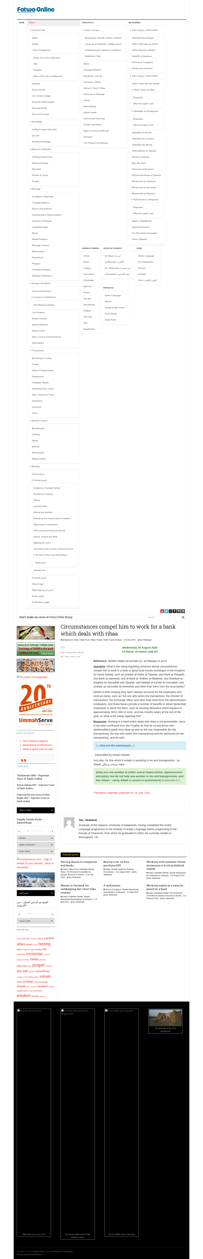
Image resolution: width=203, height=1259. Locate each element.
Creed (86, 256)
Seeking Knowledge (41, 141)
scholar (28, 981)
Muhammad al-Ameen (142, 68)
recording (28, 977)
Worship (36, 466)
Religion (87, 310)
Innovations (89, 274)
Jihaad (87, 100)
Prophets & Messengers (43, 102)
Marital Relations (40, 239)
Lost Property (38, 312)
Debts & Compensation (43, 370)
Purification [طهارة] (40, 602)
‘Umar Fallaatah (139, 239)
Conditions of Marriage (42, 196)
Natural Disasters (40, 324)
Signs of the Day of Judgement (47, 76)
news (34, 959)
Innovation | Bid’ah (92, 82)
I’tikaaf (36, 500)
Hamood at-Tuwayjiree (142, 62)
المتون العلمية (23, 893)
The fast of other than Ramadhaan (51, 555)
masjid (19, 960)
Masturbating (90, 106)
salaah (45, 976)
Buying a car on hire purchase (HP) (116, 863)
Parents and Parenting (94, 118)
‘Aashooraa (40, 562)
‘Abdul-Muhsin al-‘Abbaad (144, 151)
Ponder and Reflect (93, 124)
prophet (48, 966)
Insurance (36, 407)
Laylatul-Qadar (40, 506)
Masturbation (38, 251)
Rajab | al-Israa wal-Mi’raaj (96, 131)
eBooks (108, 301)
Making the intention (42, 512)
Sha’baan (88, 137)
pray (29, 966)
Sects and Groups (40, 114)
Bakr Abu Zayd (139, 163)
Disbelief (36, 83)
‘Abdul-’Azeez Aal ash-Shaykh (146, 83)
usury (72, 657)
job (62, 657)
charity (33, 939)
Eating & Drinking (40, 163)
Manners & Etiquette (41, 149)
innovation (21, 954)
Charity (35, 364)
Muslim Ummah (39, 318)
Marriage (36, 189)
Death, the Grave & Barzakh (46, 58)
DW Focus (56, 1252)
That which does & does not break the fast (53, 549)
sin (28, 986)
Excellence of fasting (43, 494)
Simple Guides (25, 810)
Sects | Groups (92, 30)
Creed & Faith (38, 30)
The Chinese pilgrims (35, 741)
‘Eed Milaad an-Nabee (43, 305)
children (40, 939)
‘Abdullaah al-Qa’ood (141, 132)
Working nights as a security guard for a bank (164, 887)
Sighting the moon (42, 543)
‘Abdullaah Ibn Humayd (143, 138)
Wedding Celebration (42, 276)
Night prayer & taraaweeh (45, 524)
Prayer (87, 292)
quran (32, 971)
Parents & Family (40, 175)
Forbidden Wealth (40, 382)
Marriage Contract (40, 245)
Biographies (134, 22)
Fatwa (32, 22)
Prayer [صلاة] (38, 596)
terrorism (37, 990)
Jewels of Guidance (112, 248)
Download (108, 288)
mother (26, 959)
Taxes (34, 413)
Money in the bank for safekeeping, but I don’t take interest (78, 889)
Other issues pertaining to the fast (49, 530)
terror (31, 991)
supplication (22, 990)
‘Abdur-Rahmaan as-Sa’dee (145, 44)
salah (19, 982)
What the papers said (143, 103)
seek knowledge (41, 982)
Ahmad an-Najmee (141, 157)
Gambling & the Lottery (43, 388)
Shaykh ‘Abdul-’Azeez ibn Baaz (109, 640)
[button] (19, 831)
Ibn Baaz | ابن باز (113, 256)
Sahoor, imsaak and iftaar (45, 536)
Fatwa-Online (39, 1252)
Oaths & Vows (38, 331)
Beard (86, 64)
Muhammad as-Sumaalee (144, 187)
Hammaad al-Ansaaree (143, 169)
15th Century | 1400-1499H (145, 76)
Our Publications (146, 262)
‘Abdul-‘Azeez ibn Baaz (144, 90)
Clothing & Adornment (42, 157)
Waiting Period (38, 459)
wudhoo (42, 996)
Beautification (38, 428)
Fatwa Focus (88, 22)
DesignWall (68, 1252)
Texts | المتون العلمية (147, 280)
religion (36, 977)
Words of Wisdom (90, 248)
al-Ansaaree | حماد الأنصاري (117, 274)
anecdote (25, 938)
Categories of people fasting (46, 488)
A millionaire (111, 885)
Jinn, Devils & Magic (41, 96)
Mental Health (90, 112)
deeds (35, 945)
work (78, 657)
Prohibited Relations (41, 269)
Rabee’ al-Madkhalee (142, 221)
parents (42, 960)
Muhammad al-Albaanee (143, 193)
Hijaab (35, 440)
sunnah (51, 987)
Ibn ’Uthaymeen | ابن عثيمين (118, 268)
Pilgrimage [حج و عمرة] (42, 590)
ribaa (67, 657)
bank (63, 652)
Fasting (87, 268)
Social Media (111, 313)
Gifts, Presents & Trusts (43, 395)
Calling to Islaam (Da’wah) (44, 129)
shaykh (21, 986)
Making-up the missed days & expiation (51, 518)
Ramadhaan (89, 304)
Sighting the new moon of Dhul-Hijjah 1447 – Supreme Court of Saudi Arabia (34, 798)
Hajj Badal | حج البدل (93, 76)
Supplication (89, 329)
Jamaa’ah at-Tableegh (94, 94)
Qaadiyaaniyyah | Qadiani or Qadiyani (103, 50)
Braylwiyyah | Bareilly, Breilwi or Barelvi (103, 38)
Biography (138, 97)
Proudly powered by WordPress (29, 1255)
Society (35, 181)
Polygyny (36, 263)
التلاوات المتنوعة (24, 921)
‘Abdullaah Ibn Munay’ (142, 145)
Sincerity (88, 317)
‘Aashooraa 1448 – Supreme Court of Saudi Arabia (33, 777)
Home (21, 22)
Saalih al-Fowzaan (140, 227)
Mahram (36, 446)
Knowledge (37, 121)
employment (71, 652)
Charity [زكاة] (38, 474)
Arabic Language (146, 256)
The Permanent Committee (144, 233)
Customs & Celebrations (44, 297)
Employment (38, 376)
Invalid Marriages (40, 227)
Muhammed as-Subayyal (143, 181)
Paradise (37, 70)
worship (35, 996)
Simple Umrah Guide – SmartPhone (30, 821)
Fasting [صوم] (39, 480)
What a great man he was (38, 749)
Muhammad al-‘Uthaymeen (146, 199)
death (29, 944)
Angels (35, 44)
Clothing (36, 434)
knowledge (34, 954)
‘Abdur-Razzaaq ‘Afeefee (143, 50)
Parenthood (37, 257)
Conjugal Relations (41, 202)
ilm (45, 949)
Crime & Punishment (41, 291)
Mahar (35, 233)
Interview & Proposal (41, 221)
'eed (18, 939)
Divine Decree (38, 90)
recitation (20, 977)
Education (36, 169)
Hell (35, 64)
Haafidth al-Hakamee (142, 56)
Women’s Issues (39, 420)
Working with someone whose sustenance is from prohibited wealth (165, 865)
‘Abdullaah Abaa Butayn (143, 38)
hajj (32, 949)
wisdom (23, 995)
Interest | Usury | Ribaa (94, 88)
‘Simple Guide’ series (114, 307)
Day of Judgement (42, 50)
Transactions (38, 350)
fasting (44, 944)
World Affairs (38, 343)
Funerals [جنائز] (39, 578)
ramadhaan (42, 971)
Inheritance (37, 401)
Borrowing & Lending (42, 358)
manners (47, 954)
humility (38, 949)
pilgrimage (22, 966)
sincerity (33, 987)
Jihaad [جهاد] (38, 584)
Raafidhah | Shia (93, 56)
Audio (139, 248)
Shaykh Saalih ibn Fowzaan (122, 869)
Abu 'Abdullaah (145, 640)
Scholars (142, 274)
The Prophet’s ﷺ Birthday (96, 143)
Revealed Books (39, 108)
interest (81, 652)
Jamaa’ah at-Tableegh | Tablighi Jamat (103, 44)
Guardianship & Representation (47, 215)
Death (86, 262)
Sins (86, 323)
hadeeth (26, 950)
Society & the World (41, 283)
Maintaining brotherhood (37, 745)
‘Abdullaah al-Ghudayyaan (145, 111)
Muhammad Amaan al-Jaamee (146, 175)
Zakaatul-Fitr (39, 570)
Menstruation (38, 453)
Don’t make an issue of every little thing (45, 617)
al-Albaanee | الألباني (114, 262)
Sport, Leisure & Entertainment (46, 337)
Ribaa (93, 640)
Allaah (35, 38)
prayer (38, 965)
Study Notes (110, 320)
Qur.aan (36, 135)
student (42, 986)
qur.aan (22, 971)
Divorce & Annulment (42, 209)
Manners (88, 286)
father (19, 949)
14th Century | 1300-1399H (145, 30)
